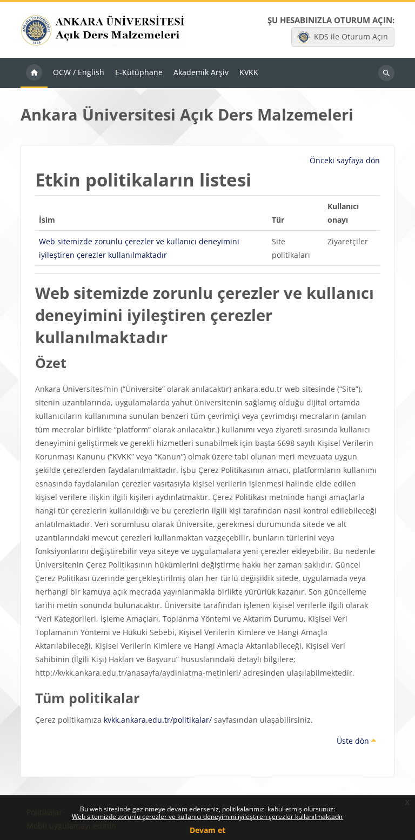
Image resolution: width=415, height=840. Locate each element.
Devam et (207, 830)
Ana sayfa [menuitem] (34, 73)
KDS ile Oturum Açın (351, 36)
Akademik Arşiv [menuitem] (201, 72)
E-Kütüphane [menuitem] (139, 72)
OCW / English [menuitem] (78, 72)
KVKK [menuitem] (248, 72)
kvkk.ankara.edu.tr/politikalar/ (158, 720)
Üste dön (354, 741)
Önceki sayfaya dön (345, 160)
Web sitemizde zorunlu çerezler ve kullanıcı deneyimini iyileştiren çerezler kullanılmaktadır (207, 816)
